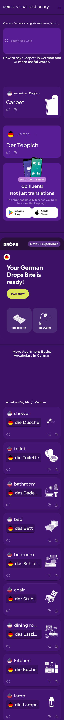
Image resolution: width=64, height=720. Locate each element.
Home (9, 23)
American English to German (32, 23)
